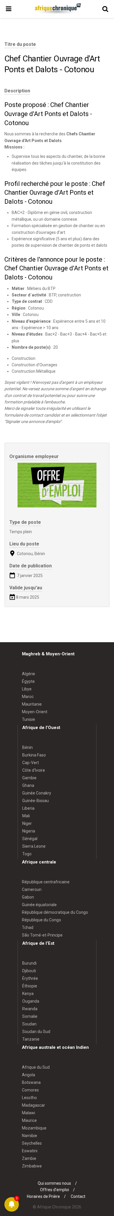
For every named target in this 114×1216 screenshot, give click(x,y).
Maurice (29, 1120)
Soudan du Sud (36, 1031)
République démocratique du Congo (55, 912)
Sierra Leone (34, 846)
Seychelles (32, 1143)
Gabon (28, 897)
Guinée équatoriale (39, 904)
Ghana (28, 785)
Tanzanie (30, 1039)
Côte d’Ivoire (33, 770)
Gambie (29, 777)
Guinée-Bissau (35, 800)
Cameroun (32, 889)
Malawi (28, 1112)
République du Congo (41, 920)
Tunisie (28, 719)
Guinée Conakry (36, 793)
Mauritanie (32, 704)
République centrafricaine (46, 882)
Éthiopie (29, 986)
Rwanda (29, 1008)
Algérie (28, 673)
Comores (30, 1090)
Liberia (28, 808)
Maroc (28, 696)
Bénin (27, 747)
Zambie (29, 1158)
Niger (27, 823)
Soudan (29, 1024)
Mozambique (34, 1128)
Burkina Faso (34, 755)
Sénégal (29, 838)
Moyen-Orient (34, 711)
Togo (27, 853)
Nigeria (28, 831)
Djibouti (29, 970)
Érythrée (30, 978)
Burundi (29, 963)
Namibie (29, 1135)
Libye (27, 689)
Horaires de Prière (43, 1196)
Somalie (29, 1016)
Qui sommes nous (54, 1183)
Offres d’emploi (54, 1189)
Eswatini (29, 1150)
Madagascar (33, 1105)
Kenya (28, 993)
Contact (78, 1196)
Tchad (27, 927)
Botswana (31, 1082)
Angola (28, 1074)
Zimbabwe (32, 1166)
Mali (26, 815)
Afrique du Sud (36, 1067)
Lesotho (29, 1097)
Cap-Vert (30, 762)
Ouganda (30, 1001)
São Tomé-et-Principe (42, 935)
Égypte (28, 681)
